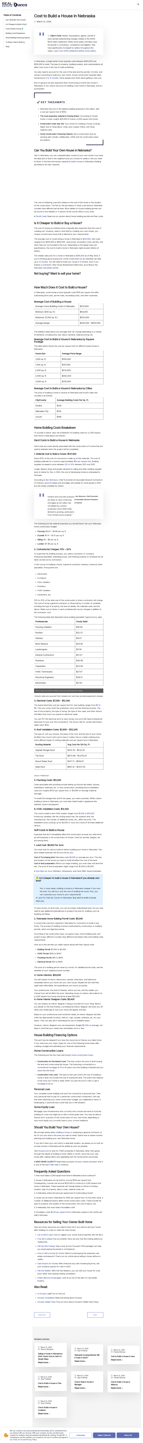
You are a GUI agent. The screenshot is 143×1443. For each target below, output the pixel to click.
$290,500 (80, 256)
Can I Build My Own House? (16, 20)
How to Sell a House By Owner (50, 1253)
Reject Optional (104, 1435)
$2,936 (72, 857)
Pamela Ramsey (119, 1352)
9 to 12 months (52, 78)
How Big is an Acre (44, 871)
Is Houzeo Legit (44, 1294)
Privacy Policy (31, 1440)
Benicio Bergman (47, 1349)
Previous (42, 1315)
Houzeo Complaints (45, 1298)
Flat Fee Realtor (44, 1271)
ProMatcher (44, 775)
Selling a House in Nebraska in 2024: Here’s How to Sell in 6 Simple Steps (50, 1356)
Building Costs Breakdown (15, 33)
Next (95, 1315)
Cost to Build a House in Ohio (49, 1383)
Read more (43, 1362)
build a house (77, 161)
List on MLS (42, 1235)
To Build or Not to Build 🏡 (15, 42)
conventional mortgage (47, 1067)
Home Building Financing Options (18, 38)
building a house (63, 1132)
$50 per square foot (82, 461)
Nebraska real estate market (46, 268)
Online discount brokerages (49, 1278)
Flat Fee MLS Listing (45, 1246)
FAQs (7, 47)
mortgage (41, 1084)
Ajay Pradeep (82, 1351)
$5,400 (85, 1025)
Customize (80, 1435)
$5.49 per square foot (60, 1212)
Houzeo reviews (82, 1162)
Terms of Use (18, 1440)
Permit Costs (41, 216)
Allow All (128, 1435)
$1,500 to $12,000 (86, 813)
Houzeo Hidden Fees (46, 1302)
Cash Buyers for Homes (47, 1263)
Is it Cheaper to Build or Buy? (16, 24)
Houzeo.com (43, 1151)
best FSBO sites (52, 1165)
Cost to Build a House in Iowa (123, 1356)
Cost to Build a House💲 (14, 29)
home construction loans (82, 1055)
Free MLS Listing (44, 1239)
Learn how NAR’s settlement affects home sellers (75, 51)
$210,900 (87, 239)
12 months (43, 262)
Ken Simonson (52, 480)
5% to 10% (69, 464)
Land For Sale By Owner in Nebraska (55, 898)
